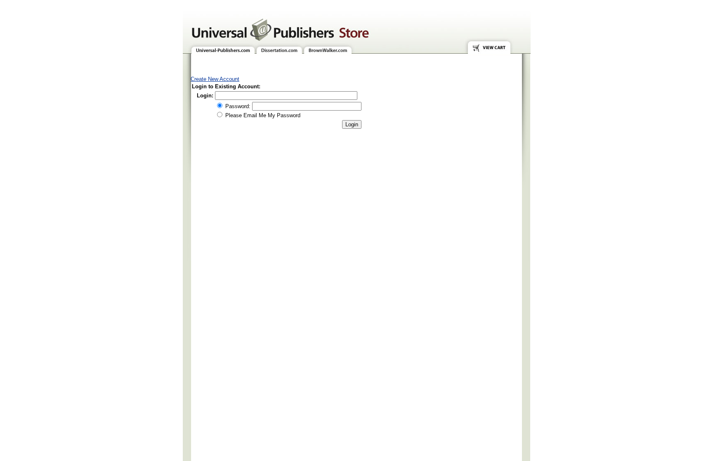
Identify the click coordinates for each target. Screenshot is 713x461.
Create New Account (215, 79)
